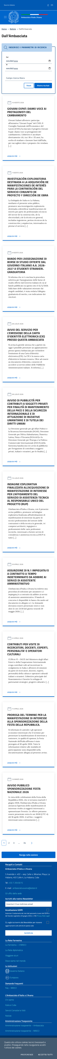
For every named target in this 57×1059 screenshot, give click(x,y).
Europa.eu (13, 977)
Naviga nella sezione (28, 854)
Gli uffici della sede (13, 893)
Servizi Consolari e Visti (15, 1010)
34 (24, 842)
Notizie (13, 29)
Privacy (39, 916)
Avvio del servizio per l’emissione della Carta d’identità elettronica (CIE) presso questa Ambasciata (26, 335)
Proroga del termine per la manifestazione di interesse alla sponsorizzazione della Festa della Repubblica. (27, 720)
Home (4, 29)
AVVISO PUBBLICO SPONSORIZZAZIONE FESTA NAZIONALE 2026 (24, 788)
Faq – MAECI (11, 987)
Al (6, 64)
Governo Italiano (9, 5)
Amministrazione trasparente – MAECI (22, 1030)
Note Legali (46, 916)
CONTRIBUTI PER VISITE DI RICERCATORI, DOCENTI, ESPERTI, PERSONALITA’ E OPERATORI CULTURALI (27, 649)
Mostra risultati (43, 85)
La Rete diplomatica (14, 950)
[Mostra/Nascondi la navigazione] (5, 17)
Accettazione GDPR (14, 910)
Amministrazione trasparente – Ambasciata (24, 1025)
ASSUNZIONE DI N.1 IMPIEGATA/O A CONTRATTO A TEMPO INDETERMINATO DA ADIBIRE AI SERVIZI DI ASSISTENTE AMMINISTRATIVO (28, 577)
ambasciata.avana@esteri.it (25, 888)
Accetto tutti (45, 1055)
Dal (7, 57)
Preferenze (27, 1055)
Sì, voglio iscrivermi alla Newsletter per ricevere (23, 922)
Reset (29, 85)
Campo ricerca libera (15, 78)
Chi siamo (9, 999)
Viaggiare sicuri (11, 955)
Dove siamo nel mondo (15, 960)
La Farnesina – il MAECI (15, 944)
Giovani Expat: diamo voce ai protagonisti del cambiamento (26, 111)
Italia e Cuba (10, 1005)
